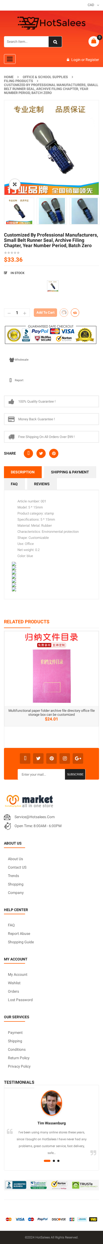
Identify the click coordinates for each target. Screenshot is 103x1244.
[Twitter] (38, 758)
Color (9, 282)
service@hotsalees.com (35, 817)
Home (8, 77)
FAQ (14, 484)
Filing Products (18, 81)
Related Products (26, 621)
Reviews (42, 484)
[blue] (53, 286)
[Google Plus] (78, 758)
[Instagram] (64, 758)
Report (19, 380)
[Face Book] (25, 758)
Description (23, 472)
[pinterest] (51, 758)
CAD (91, 5)
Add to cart (45, 312)
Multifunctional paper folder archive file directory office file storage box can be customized (51, 713)
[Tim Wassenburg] (51, 1103)
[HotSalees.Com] (51, 23)
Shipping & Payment (70, 472)
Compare (75, 312)
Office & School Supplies (45, 77)
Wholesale (22, 359)
